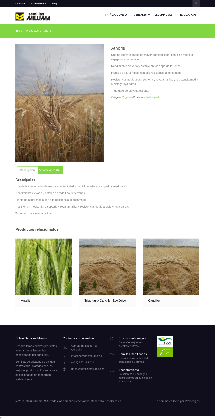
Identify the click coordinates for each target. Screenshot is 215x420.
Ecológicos (188, 14)
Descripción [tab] (27, 170)
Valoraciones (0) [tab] (49, 170)
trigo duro (157, 97)
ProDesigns (192, 401)
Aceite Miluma (38, 3)
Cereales (140, 14)
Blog (54, 3)
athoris (147, 97)
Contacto (20, 3)
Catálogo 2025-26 (116, 14)
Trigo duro (127, 97)
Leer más (44, 266)
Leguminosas (163, 14)
